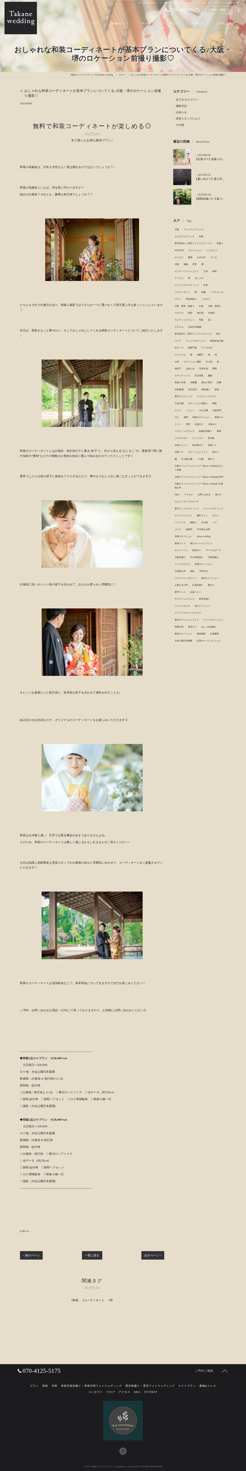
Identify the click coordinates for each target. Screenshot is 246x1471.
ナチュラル (180, 354)
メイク (178, 529)
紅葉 (201, 306)
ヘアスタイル (216, 292)
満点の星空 (206, 382)
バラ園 (200, 459)
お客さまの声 (181, 585)
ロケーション (195, 250)
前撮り (220, 243)
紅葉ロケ (199, 424)
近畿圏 (193, 382)
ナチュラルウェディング (187, 285)
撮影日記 (181, 106)
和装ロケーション (201, 417)
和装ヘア (212, 445)
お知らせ (24, 1231)
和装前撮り (191, 299)
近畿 (219, 382)
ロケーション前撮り (198, 403)
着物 (214, 403)
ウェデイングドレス (184, 599)
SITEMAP (151, 1392)
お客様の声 (180, 571)
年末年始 (203, 368)
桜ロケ (215, 452)
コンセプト (211, 250)
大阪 (177, 229)
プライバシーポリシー (186, 578)
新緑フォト (180, 543)
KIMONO (179, 250)
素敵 (210, 375)
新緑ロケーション (183, 633)
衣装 (205, 285)
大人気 (209, 361)
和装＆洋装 (180, 382)
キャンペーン (181, 550)
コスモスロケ (181, 438)
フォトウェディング (193, 229)
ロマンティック (182, 375)
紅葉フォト (195, 592)
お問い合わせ (204, 494)
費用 (190, 257)
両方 (218, 334)
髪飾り (193, 522)
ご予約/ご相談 (217, 9)
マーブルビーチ (213, 550)
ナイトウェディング (213, 508)
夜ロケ (218, 494)
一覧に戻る (92, 1255)
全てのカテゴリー (187, 99)
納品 (192, 571)
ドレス (178, 410)
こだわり (205, 299)
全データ (179, 347)
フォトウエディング (196, 341)
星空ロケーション (210, 578)
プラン (178, 299)
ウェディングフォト (184, 320)
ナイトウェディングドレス (188, 613)
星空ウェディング (183, 396)
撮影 (186, 417)
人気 (205, 271)
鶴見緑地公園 (216, 341)
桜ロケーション (202, 606)
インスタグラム (182, 564)
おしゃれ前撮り (209, 627)
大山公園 (203, 410)
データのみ (206, 347)
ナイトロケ (197, 438)
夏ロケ (211, 585)
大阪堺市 (217, 410)
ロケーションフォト (198, 452)
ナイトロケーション (213, 620)
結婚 (203, 292)
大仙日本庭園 (194, 327)
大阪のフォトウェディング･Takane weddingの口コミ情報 (199, 468)
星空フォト (180, 592)
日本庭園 (179, 389)
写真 (201, 320)
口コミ (215, 515)
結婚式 (189, 529)
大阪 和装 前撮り (184, 306)
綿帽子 (200, 354)
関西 (215, 368)
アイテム (179, 278)
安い (210, 320)
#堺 (110, 1300)
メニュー (190, 410)
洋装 (177, 264)
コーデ (178, 341)
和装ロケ (219, 417)
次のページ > (152, 1255)
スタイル (179, 313)
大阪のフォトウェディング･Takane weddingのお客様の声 (199, 485)
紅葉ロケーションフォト (209, 640)
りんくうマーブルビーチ (187, 501)
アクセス (188, 494)
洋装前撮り (213, 557)
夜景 (219, 431)
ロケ (177, 417)
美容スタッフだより (188, 118)
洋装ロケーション (183, 536)
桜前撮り (205, 389)
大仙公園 (179, 403)
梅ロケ (211, 459)
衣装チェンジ (181, 445)
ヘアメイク (180, 522)
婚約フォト (202, 515)
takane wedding (204, 536)
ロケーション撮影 (192, 361)
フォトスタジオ (182, 606)
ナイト (178, 424)
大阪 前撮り (214, 306)
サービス (179, 257)
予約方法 (203, 571)
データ (213, 257)
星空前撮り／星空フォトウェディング (193, 243)
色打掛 (200, 313)
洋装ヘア (179, 452)
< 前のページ (31, 1255)
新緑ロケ (196, 550)
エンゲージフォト (183, 515)
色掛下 (178, 368)
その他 (180, 124)
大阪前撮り (180, 557)
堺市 (188, 424)
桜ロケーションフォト (201, 543)
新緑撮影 (201, 633)
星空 (195, 264)
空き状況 (192, 389)
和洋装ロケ (197, 445)
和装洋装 (179, 627)
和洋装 (211, 438)
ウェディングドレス (207, 396)
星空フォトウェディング (187, 508)
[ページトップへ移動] (224, 1370)
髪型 (190, 313)
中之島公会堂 (203, 529)
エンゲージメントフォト (187, 271)
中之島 (204, 522)
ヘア (215, 522)
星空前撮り (204, 599)
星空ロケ (192, 627)
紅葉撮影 (214, 633)
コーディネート (182, 292)
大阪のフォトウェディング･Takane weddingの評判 (199, 477)
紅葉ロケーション (203, 564)
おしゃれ (199, 278)
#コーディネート (93, 1300)
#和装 (75, 1300)
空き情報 (199, 375)
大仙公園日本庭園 (183, 640)
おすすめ (201, 257)
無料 (214, 271)
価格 (186, 264)
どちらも (179, 327)
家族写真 (192, 347)
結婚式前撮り (205, 431)
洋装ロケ (212, 424)
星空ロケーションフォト (187, 620)
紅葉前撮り (197, 585)
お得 (177, 361)
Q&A (177, 494)
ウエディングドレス (184, 431)
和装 (201, 236)
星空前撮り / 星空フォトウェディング (193, 334)
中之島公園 (186, 459)
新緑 (217, 389)
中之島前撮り (196, 557)
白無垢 (211, 313)
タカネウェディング (184, 236)
